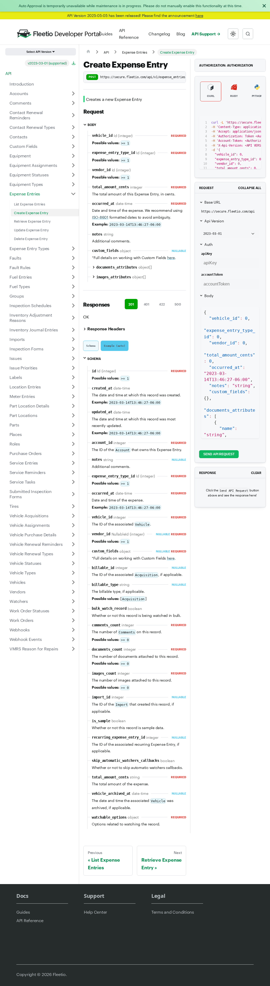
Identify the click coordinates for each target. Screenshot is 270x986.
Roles (14, 444)
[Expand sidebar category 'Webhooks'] (73, 630)
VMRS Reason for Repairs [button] (33, 648)
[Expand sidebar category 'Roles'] (73, 444)
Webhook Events (25, 639)
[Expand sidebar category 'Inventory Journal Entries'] (73, 330)
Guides (105, 33)
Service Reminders (27, 472)
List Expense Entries (29, 203)
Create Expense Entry (31, 212)
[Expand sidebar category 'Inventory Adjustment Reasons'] (73, 318)
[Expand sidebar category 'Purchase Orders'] (73, 453)
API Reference (129, 33)
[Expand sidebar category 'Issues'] (73, 358)
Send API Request (218, 454)
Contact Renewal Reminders (26, 115)
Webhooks (19, 629)
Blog (180, 33)
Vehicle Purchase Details (32, 534)
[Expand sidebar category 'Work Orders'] (73, 620)
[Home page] (88, 52)
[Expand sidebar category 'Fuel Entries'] (73, 277)
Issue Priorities (23, 367)
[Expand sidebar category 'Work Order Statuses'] (73, 611)
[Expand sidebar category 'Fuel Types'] (73, 286)
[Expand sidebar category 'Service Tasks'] (73, 482)
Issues (15, 358)
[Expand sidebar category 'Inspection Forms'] (73, 349)
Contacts (18, 136)
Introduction (21, 84)
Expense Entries (24, 193)
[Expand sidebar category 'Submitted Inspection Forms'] (73, 494)
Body (208, 295)
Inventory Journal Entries (33, 329)
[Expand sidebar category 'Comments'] (73, 103)
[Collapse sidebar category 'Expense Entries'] (73, 194)
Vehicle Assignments (29, 525)
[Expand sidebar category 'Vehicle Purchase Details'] (73, 534)
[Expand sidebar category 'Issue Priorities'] (73, 368)
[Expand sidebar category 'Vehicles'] (73, 582)
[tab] (91, 346)
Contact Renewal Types (32, 127)
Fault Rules (20, 267)
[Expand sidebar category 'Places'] (73, 434)
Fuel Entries (20, 277)
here (199, 15)
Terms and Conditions (172, 912)
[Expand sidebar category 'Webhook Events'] (73, 639)
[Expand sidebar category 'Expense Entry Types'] (73, 248)
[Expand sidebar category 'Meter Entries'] (73, 396)
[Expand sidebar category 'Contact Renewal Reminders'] (73, 115)
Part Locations (23, 415)
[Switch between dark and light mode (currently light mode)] (233, 34)
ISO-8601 (100, 217)
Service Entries (23, 463)
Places (15, 434)
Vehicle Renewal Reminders (36, 544)
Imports (17, 339)
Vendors (17, 591)
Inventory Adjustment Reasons (30, 317)
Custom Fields (23, 146)
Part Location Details (29, 406)
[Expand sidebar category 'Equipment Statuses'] (73, 175)
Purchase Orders (25, 453)
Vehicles (17, 582)
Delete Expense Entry (31, 238)
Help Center (95, 912)
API (8, 73)
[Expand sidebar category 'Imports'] (73, 339)
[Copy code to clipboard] (245, 122)
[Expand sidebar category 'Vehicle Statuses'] (73, 563)
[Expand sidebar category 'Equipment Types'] (73, 184)
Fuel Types (19, 286)
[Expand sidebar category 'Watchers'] (73, 601)
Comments (20, 103)
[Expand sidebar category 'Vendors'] (73, 592)
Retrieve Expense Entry (32, 221)
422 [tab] (162, 304)
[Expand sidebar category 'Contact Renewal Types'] (73, 127)
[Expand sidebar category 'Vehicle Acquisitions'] (73, 515)
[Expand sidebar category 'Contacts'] (73, 137)
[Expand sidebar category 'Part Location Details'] (73, 406)
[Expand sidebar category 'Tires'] (73, 506)
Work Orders (21, 620)
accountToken (212, 274)
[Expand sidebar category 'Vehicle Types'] (73, 573)
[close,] (264, 6)
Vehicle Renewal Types (31, 553)
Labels (15, 377)
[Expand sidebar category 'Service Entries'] (73, 463)
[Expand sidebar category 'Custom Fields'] (73, 146)
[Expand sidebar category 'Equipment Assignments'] (73, 165)
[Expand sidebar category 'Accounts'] (73, 93)
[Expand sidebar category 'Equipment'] (73, 156)
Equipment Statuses (29, 174)
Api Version (214, 220)
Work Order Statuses (29, 610)
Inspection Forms (26, 348)
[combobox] (248, 34)
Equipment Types (26, 184)
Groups (16, 296)
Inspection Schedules (30, 305)
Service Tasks (22, 482)
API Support (203, 33)
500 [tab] (178, 304)
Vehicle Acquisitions (29, 515)
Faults (15, 258)
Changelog (159, 33)
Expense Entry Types (29, 248)
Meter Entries (22, 396)
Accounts (18, 93)
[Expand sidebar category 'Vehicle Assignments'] (73, 525)
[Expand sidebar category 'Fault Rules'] (73, 267)
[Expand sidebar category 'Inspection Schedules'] (73, 305)
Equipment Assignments (33, 165)
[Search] (248, 34)
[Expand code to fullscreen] (254, 122)
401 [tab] (146, 304)
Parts (14, 425)
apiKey (206, 254)
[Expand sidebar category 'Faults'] (73, 258)
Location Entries (25, 386)
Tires (14, 506)
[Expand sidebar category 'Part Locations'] (73, 415)
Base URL (212, 202)
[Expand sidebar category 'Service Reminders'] (73, 472)
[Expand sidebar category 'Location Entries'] (73, 387)
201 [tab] (131, 304)
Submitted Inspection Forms (30, 494)
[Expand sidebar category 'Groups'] (73, 296)
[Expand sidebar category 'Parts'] (73, 425)
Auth (208, 244)
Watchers (18, 601)
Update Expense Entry (31, 229)
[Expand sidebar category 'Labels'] (73, 377)
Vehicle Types (22, 572)
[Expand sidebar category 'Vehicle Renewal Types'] (73, 554)
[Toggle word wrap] (235, 122)
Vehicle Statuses (25, 563)
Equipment (20, 155)
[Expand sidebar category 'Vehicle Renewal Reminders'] (73, 544)
